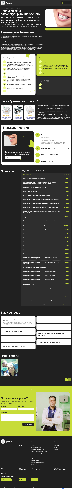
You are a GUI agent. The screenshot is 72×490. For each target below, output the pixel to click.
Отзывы (55, 447)
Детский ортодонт (34, 464)
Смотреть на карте (7, 479)
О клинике (27, 2)
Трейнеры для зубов (34, 458)
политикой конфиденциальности (5, 424)
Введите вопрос (4, 412)
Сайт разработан (37, 486)
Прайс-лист (40, 2)
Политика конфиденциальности (6, 486)
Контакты (52, 2)
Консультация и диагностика (36, 447)
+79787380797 (67, 2)
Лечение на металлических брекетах (37, 449)
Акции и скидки (46, 2)
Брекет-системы (34, 443)
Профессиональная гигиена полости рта (38, 462)
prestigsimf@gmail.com (36, 469)
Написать (35, 479)
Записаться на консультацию (13, 157)
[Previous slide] (66, 379)
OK (63, 488)
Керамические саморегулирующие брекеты (39, 451)
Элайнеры (32, 445)
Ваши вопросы (34, 2)
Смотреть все (6, 379)
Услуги (22, 2)
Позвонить (23, 479)
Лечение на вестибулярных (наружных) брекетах (40, 456)
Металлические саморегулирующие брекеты (39, 453)
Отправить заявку (28, 424)
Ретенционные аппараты (35, 460)
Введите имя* (3, 406)
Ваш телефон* (21, 406)
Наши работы (56, 445)
